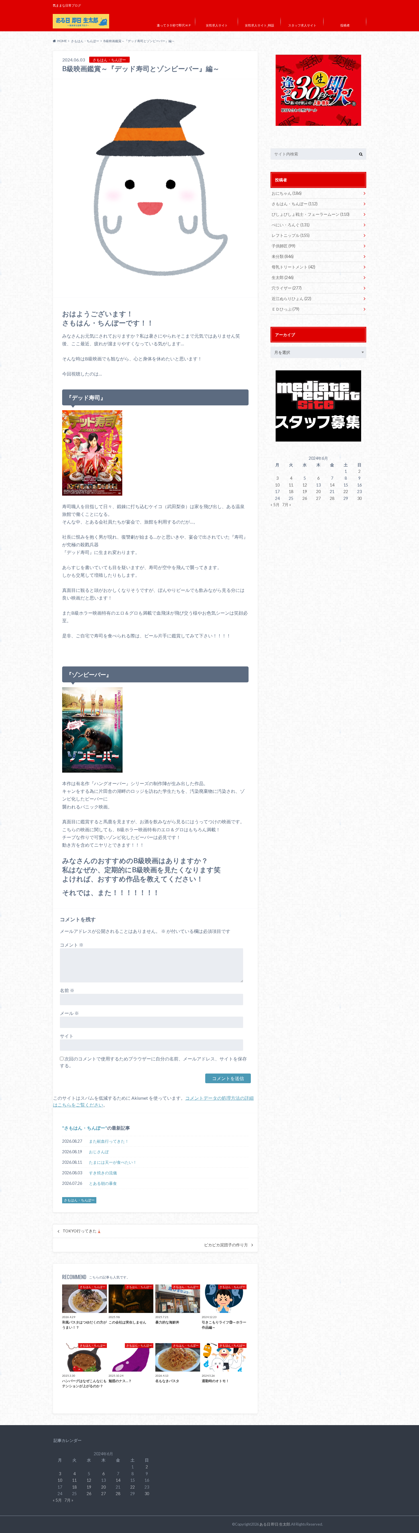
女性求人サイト (217, 25)
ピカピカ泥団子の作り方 (226, 1245)
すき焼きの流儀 (103, 1172)
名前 (67, 990)
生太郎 (283, 277)
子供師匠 (283, 245)
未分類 (283, 256)
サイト (67, 1036)
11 (291, 485)
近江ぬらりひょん (291, 298)
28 (332, 498)
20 (318, 491)
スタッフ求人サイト (302, 25)
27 (318, 498)
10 (277, 485)
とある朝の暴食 (103, 1183)
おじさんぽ (99, 1151)
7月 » (286, 504)
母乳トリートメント (293, 266)
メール (69, 1013)
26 (304, 498)
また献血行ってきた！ (109, 1141)
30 (359, 498)
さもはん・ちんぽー (84, 1127)
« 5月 (275, 504)
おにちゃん (287, 193)
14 (332, 485)
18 (291, 491)
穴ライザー (287, 288)
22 (345, 491)
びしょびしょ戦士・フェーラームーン (310, 214)
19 (304, 491)
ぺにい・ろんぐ (291, 224)
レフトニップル (291, 235)
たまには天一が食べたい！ (113, 1162)
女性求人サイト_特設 (259, 25)
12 (304, 485)
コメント (72, 944)
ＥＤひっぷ (285, 309)
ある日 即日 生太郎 (274, 1524)
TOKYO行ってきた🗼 (82, 1231)
